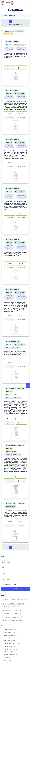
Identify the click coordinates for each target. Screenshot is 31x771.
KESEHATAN (17, 610)
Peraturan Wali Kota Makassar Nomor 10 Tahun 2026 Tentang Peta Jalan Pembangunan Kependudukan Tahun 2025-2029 (15, 55)
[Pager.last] (20, 21)
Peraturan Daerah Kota (11, 643)
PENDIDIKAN (20, 603)
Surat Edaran (8, 657)
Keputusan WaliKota (10, 640)
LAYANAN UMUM (6, 610)
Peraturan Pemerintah (10, 649)
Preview (10, 64)
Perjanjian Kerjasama (10, 654)
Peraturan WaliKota (10, 652)
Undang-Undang (8, 660)
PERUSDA (4, 606)
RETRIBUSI (11, 603)
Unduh (22, 64)
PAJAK (4, 603)
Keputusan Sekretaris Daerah (13, 638)
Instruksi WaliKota (9, 629)
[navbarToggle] (28, 3)
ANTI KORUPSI (16, 617)
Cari (16, 589)
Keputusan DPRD (9, 632)
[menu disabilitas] (28, 385)
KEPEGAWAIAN (22, 599)
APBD (13, 599)
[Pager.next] (15, 21)
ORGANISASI (5, 599)
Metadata (22, 68)
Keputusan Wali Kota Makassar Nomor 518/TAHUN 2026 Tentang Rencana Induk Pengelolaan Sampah (15, 353)
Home (5, 15)
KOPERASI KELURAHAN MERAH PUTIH (12, 621)
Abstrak (11, 166)
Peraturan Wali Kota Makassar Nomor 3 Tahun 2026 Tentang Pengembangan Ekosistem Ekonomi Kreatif (15, 254)
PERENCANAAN (6, 614)
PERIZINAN (16, 614)
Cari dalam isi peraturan (11, 584)
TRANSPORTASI (14, 606)
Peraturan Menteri (9, 646)
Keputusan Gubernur (10, 635)
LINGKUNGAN (6, 617)
